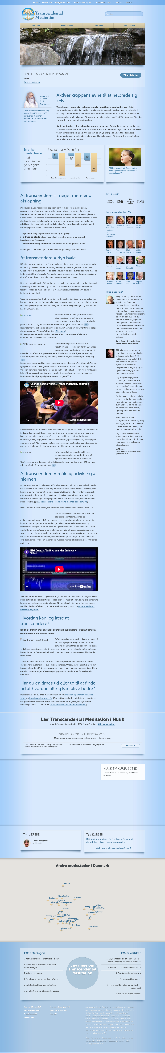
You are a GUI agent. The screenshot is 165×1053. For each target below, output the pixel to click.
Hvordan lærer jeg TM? (83, 3)
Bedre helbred (67, 26)
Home (35, 3)
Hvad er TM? (47, 3)
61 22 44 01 (37, 843)
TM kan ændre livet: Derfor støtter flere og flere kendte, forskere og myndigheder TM (123, 170)
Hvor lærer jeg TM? (103, 3)
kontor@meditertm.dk (94, 1044)
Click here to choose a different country (114, 848)
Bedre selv (36, 26)
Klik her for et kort (106, 724)
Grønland (118, 3)
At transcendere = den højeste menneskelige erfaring (62, 502)
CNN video (60, 331)
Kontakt (129, 3)
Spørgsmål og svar (62, 3)
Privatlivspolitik (30, 1014)
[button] (54, 918)
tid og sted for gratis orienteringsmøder (68, 705)
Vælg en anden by (32, 82)
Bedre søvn (98, 26)
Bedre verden (129, 26)
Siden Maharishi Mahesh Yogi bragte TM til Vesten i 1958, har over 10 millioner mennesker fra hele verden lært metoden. (37, 108)
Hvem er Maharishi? (32, 1007)
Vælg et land (29, 1017)
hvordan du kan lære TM (40, 698)
